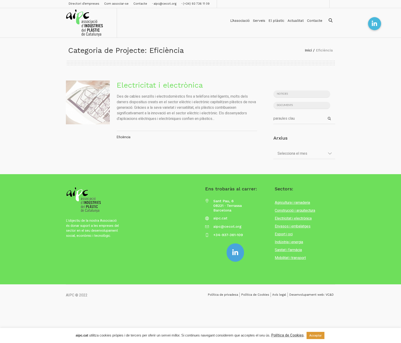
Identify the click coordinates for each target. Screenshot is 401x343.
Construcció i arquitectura (295, 210)
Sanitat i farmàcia (288, 250)
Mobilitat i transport (290, 258)
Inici (308, 50)
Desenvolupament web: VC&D (311, 294)
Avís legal (279, 294)
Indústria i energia (289, 242)
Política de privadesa (223, 294)
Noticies (282, 93)
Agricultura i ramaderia (292, 202)
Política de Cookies (255, 294)
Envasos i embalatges (292, 226)
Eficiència (123, 137)
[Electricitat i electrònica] (88, 102)
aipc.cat (220, 218)
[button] (374, 23)
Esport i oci (284, 234)
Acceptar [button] (315, 335)
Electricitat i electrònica (160, 85)
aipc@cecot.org (227, 226)
